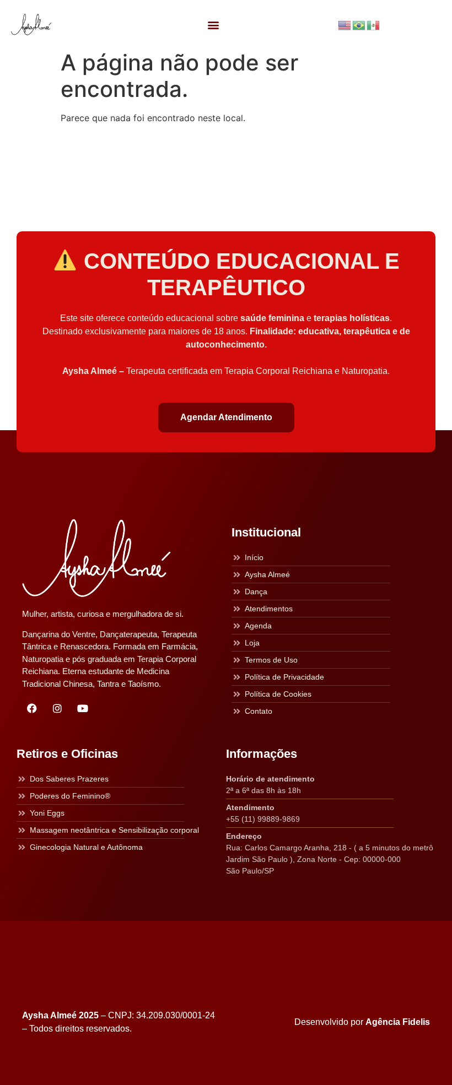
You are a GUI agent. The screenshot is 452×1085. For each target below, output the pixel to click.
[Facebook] (32, 708)
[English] (345, 24)
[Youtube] (83, 708)
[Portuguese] (359, 24)
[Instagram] (57, 708)
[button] (213, 24)
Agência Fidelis (397, 1022)
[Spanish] (374, 24)
